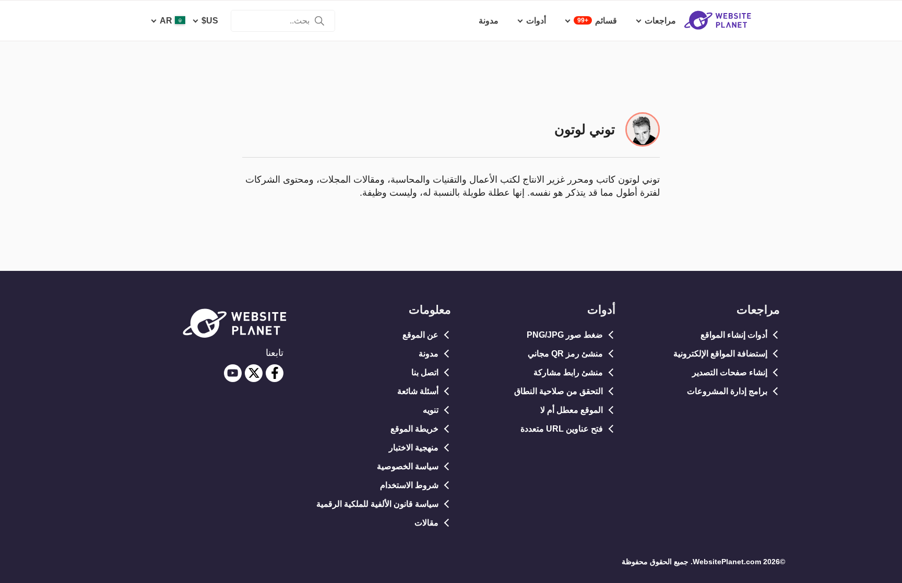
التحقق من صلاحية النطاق (558, 391)
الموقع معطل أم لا (571, 410)
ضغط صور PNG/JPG (565, 334)
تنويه (430, 410)
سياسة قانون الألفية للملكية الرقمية (377, 503)
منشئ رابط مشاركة (568, 372)
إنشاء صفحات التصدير (729, 372)
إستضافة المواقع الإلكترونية (720, 353)
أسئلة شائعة (417, 391)
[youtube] (233, 373)
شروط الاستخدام (409, 485)
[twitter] (254, 373)
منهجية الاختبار (413, 447)
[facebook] (274, 373)
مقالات (426, 522)
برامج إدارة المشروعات (727, 391)
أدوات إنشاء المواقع (734, 334)
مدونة (428, 353)
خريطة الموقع (414, 428)
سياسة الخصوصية (407, 466)
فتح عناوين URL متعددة (561, 428)
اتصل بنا (424, 372)
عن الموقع (420, 334)
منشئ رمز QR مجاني (565, 353)
